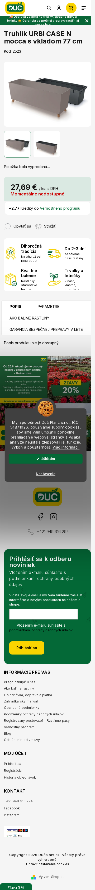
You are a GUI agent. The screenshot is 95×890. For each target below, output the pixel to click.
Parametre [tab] (48, 306)
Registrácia (13, 771)
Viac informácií (66, 447)
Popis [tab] (15, 306)
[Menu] (83, 8)
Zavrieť (65, 223)
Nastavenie (45, 474)
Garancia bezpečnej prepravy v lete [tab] (46, 329)
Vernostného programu (60, 208)
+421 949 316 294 (53, 531)
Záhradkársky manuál (21, 701)
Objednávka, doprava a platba (28, 695)
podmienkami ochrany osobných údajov (41, 630)
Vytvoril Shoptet (51, 877)
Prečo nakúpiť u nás (19, 682)
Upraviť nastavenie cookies (47, 864)
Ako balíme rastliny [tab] (29, 318)
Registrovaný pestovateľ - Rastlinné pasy (37, 720)
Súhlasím (48, 458)
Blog (7, 733)
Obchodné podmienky (21, 708)
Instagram (53, 517)
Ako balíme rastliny (19, 688)
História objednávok (20, 777)
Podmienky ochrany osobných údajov (34, 714)
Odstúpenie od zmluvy (22, 740)
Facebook (40, 517)
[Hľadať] (49, 8)
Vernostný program (19, 727)
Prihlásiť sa (26, 648)
